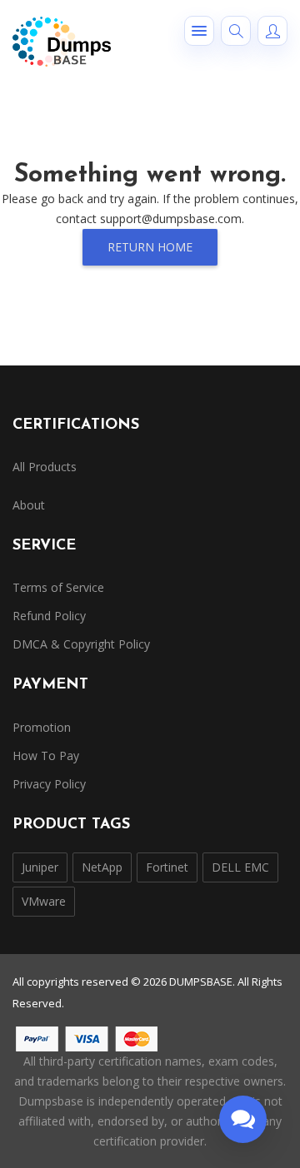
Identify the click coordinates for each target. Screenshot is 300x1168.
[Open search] (236, 31)
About (28, 505)
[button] (199, 31)
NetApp (102, 867)
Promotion (41, 727)
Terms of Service (58, 587)
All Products (44, 467)
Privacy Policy (49, 784)
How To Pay (45, 755)
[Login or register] (273, 31)
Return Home (150, 247)
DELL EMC (240, 867)
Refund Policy (49, 616)
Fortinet (167, 867)
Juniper (40, 867)
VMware (44, 901)
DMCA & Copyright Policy (81, 644)
